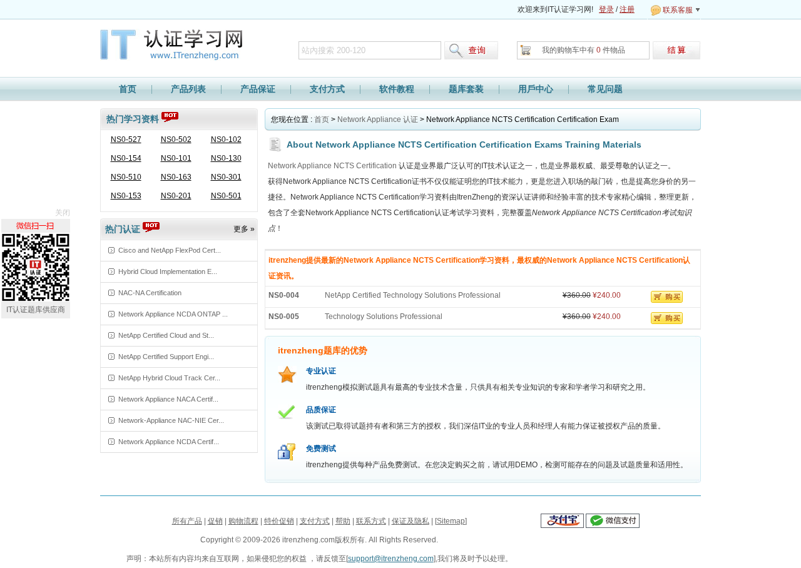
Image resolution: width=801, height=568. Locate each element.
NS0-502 (176, 139)
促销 (215, 521)
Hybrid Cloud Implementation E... (167, 271)
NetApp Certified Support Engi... (166, 356)
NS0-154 (126, 158)
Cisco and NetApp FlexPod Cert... (169, 250)
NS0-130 (226, 158)
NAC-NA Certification (149, 293)
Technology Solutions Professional (383, 316)
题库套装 (466, 89)
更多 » (244, 229)
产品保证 (257, 89)
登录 (606, 9)
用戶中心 (535, 89)
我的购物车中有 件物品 (583, 50)
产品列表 (188, 89)
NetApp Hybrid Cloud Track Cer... (169, 378)
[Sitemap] (451, 521)
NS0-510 (126, 177)
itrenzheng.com (177, 46)
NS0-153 (126, 195)
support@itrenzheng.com (391, 558)
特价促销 (279, 521)
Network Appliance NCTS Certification (332, 165)
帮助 (342, 521)
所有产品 (187, 521)
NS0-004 (283, 295)
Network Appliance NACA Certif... (168, 399)
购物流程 (243, 521)
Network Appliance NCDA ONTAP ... (173, 314)
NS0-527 (126, 139)
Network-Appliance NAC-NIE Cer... (171, 420)
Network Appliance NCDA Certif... (168, 441)
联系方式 (371, 521)
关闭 (62, 212)
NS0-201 (176, 195)
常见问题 (605, 89)
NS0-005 (283, 316)
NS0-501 (226, 195)
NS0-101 (176, 158)
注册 (627, 9)
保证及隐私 (410, 521)
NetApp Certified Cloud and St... (166, 335)
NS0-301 (226, 177)
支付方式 (327, 89)
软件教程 (396, 89)
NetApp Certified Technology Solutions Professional (413, 295)
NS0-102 (226, 139)
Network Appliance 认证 (377, 119)
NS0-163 (176, 177)
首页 (127, 89)
